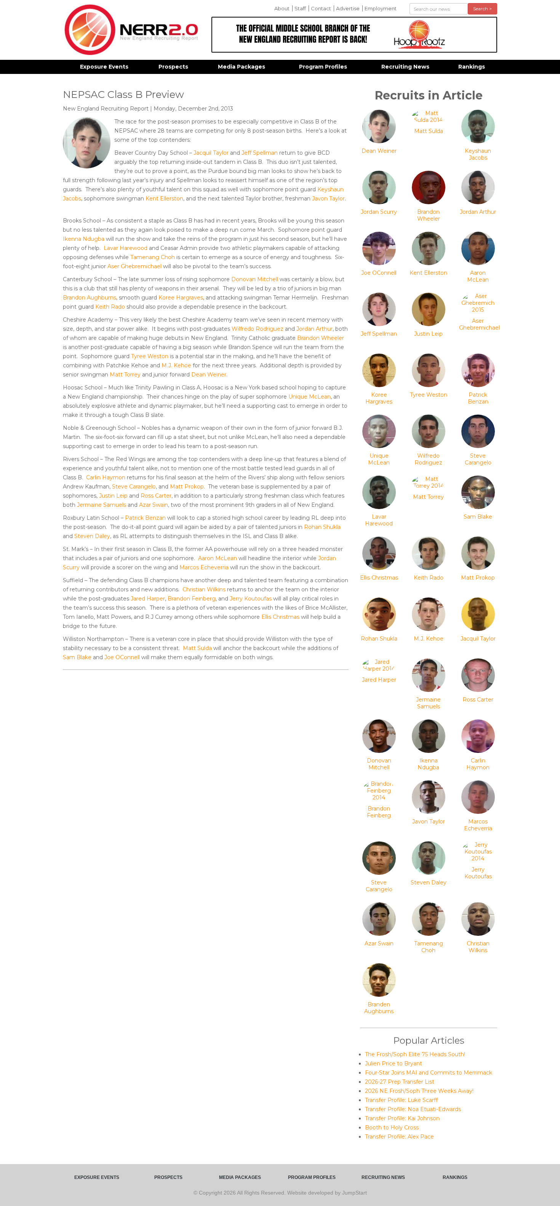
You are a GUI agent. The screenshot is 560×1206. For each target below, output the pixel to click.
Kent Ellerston (164, 198)
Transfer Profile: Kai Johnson (402, 1118)
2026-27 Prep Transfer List (399, 1081)
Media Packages (241, 66)
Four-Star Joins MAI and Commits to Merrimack (428, 1072)
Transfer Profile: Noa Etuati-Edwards (413, 1109)
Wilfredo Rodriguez (257, 328)
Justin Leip (113, 495)
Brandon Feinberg (192, 598)
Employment (381, 8)
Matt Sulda (197, 648)
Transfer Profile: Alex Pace (399, 1136)
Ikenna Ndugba (83, 238)
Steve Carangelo (134, 486)
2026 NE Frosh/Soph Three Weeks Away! (419, 1090)
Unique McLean (309, 396)
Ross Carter (156, 495)
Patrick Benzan (145, 517)
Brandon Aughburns (89, 297)
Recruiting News (405, 66)
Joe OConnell (122, 657)
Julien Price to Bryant (393, 1063)
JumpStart (354, 1193)
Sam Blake (77, 657)
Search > (482, 8)
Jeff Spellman (260, 152)
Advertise (348, 8)
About (282, 8)
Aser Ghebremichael (134, 266)
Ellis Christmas (280, 616)
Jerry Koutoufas (251, 598)
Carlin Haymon (105, 477)
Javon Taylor (328, 198)
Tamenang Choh (152, 257)
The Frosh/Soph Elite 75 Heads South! (415, 1054)
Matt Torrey (125, 374)
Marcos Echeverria (204, 567)
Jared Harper (148, 598)
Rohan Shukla (322, 527)
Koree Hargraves (180, 297)
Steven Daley (92, 536)
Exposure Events (104, 66)
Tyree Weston (149, 356)
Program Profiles (323, 66)
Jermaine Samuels (101, 504)
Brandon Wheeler (320, 338)
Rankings (471, 66)
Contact (321, 8)
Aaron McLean (217, 558)
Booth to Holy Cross (392, 1127)
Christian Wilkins (204, 589)
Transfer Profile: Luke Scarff (401, 1100)
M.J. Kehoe (176, 365)
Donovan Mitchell (254, 279)
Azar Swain (153, 504)
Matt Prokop (187, 486)
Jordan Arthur (314, 328)
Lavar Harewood (125, 248)
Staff (300, 8)
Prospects (173, 66)
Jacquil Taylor (211, 152)
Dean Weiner (208, 374)
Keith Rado (110, 306)
